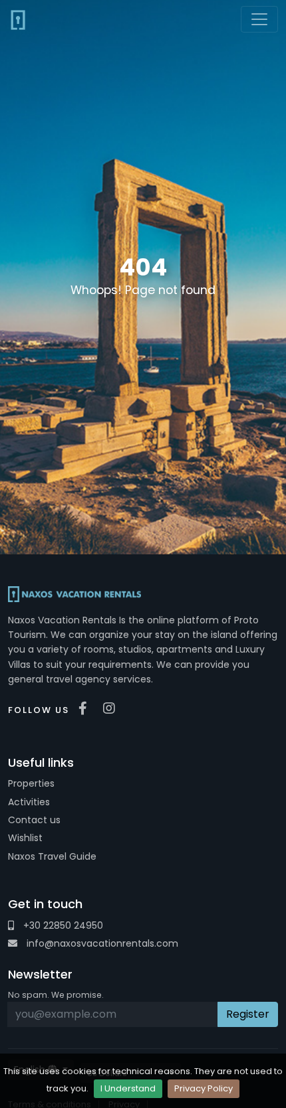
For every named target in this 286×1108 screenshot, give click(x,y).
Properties (31, 783)
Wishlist (25, 837)
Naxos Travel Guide (52, 856)
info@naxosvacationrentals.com (101, 943)
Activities (29, 802)
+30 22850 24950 (62, 925)
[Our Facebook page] (86, 708)
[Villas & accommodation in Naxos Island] (18, 19)
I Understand (128, 1088)
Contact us (34, 820)
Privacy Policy (203, 1088)
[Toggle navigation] (259, 19)
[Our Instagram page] (112, 708)
